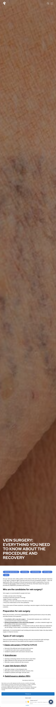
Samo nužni (28, 698)
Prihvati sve (28, 694)
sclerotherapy (35, 572)
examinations (24, 614)
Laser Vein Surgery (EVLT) (16, 666)
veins (6, 575)
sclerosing (24, 572)
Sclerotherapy (10, 655)
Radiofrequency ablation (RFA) (17, 676)
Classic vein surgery (12, 645)
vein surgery (47, 572)
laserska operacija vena (11, 572)
